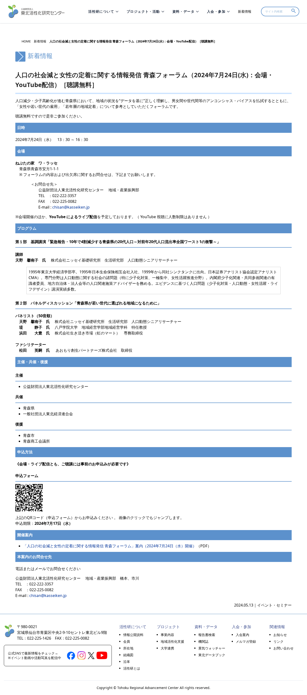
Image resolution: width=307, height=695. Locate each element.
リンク (278, 641)
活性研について (101, 11)
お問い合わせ (283, 648)
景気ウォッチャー (211, 648)
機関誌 (203, 641)
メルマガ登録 (246, 641)
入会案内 (242, 634)
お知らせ (280, 634)
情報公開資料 (133, 634)
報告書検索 (206, 634)
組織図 (128, 655)
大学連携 (167, 648)
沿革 (126, 661)
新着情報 (244, 11)
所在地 (128, 648)
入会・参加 (216, 11)
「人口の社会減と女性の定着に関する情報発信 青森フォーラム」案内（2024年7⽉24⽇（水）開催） (109, 546)
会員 (126, 641)
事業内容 (167, 634)
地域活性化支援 (172, 641)
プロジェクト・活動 (143, 11)
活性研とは (131, 668)
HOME (26, 41)
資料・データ (183, 11)
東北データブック (211, 655)
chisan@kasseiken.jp (71, 207)
